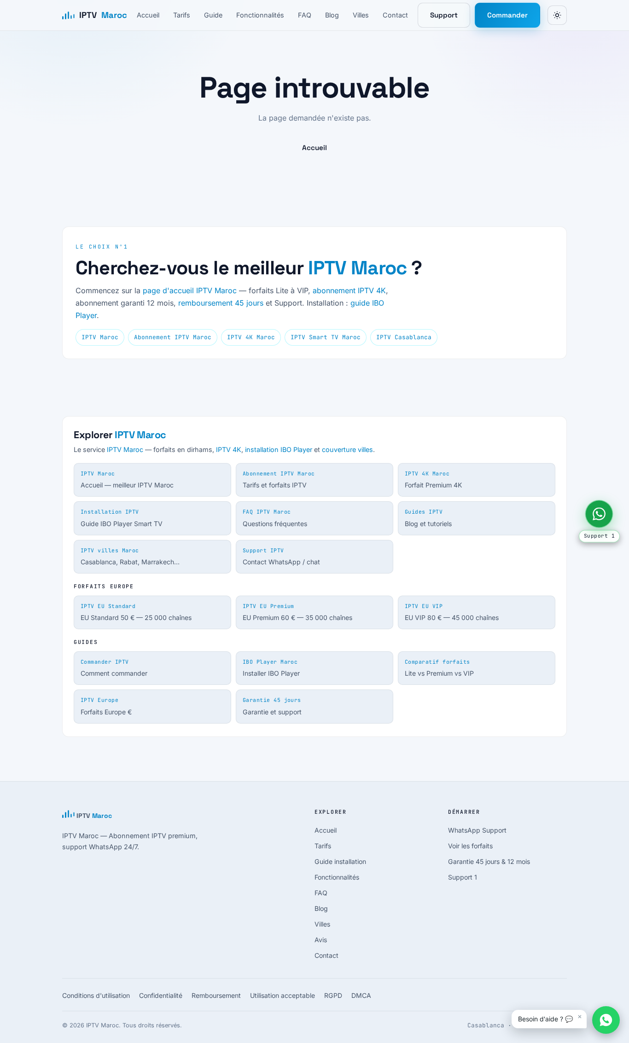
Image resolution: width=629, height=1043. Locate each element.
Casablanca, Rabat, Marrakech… (130, 556)
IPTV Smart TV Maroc (326, 337)
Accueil (148, 15)
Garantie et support (272, 706)
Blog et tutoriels (428, 517)
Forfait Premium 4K (433, 479)
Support (444, 15)
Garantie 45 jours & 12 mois (489, 861)
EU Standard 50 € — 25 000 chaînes (136, 612)
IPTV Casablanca (403, 337)
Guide (213, 15)
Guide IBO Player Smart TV (122, 517)
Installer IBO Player (271, 668)
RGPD (333, 995)
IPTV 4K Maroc (251, 337)
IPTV (103, 15)
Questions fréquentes (275, 517)
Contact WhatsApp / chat (281, 556)
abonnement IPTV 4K (349, 290)
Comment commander (114, 668)
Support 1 (462, 877)
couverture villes (347, 449)
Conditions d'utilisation (96, 995)
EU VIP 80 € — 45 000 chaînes (452, 612)
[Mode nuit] (557, 15)
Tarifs (181, 15)
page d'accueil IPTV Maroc (190, 290)
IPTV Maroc (357, 267)
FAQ (304, 15)
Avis (320, 940)
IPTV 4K (228, 449)
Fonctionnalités (260, 15)
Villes (361, 15)
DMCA (361, 995)
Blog (332, 15)
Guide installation (340, 861)
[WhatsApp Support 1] (599, 513)
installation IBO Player (278, 449)
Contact (395, 15)
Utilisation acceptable (282, 995)
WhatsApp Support (477, 830)
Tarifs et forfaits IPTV (279, 479)
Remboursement (216, 995)
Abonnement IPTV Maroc (172, 337)
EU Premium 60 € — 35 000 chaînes (297, 612)
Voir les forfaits (470, 846)
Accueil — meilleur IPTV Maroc (127, 479)
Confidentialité (160, 995)
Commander (507, 15)
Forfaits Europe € (106, 706)
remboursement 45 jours (220, 302)
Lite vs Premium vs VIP (439, 668)
